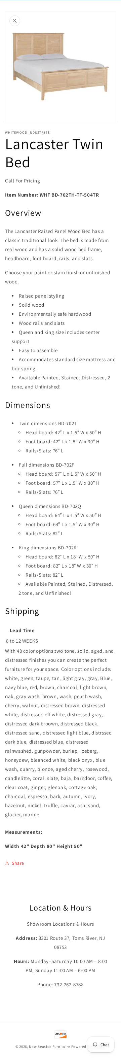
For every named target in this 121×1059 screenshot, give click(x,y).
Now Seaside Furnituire (49, 1046)
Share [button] (18, 863)
